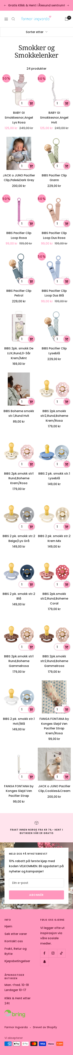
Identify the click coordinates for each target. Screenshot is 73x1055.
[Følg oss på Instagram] (53, 953)
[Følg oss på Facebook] (44, 953)
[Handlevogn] (67, 19)
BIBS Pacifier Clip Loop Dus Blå (54, 293)
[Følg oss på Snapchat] (44, 961)
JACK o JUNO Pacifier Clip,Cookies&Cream (54, 788)
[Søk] (13, 19)
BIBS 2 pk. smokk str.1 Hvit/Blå (19, 721)
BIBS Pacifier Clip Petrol (18, 293)
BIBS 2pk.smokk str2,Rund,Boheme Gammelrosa (54, 661)
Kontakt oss (13, 941)
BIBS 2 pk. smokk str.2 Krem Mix (54, 538)
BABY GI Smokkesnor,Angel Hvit (54, 117)
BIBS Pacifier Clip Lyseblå (54, 350)
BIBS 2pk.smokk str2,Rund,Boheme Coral (54, 599)
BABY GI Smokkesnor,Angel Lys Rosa (19, 117)
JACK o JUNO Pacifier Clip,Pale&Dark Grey (19, 177)
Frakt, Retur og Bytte (15, 951)
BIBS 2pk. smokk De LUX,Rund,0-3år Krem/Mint (18, 353)
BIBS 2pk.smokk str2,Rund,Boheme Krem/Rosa (54, 416)
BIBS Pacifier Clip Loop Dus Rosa (54, 235)
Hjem (8, 926)
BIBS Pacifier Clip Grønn (54, 177)
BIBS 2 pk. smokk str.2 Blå (19, 596)
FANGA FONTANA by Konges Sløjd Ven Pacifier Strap (19, 791)
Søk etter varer (15, 934)
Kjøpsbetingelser (17, 961)
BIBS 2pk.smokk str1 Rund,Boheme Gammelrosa (19, 661)
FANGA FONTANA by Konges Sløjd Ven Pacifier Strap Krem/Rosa (54, 726)
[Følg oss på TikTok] (61, 953)
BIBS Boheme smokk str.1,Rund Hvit (19, 413)
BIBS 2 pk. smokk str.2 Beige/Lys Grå (19, 538)
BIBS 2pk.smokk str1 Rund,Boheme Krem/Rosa (19, 478)
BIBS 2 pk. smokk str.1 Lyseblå (54, 476)
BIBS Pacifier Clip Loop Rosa (18, 235)
